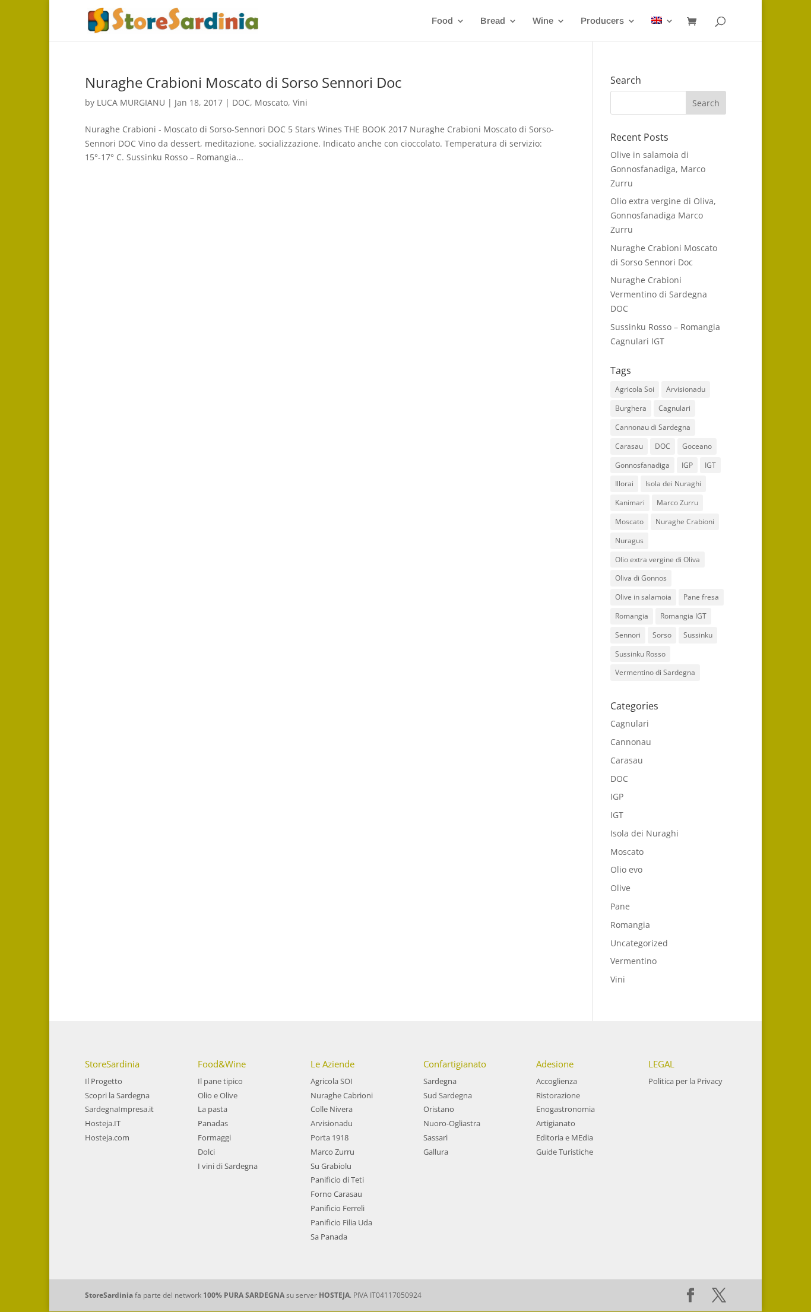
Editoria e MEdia (564, 1137)
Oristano (438, 1109)
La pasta (212, 1109)
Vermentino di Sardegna (655, 672)
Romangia (631, 616)
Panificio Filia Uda (341, 1222)
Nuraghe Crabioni (684, 521)
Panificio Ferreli (338, 1208)
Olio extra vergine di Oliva (657, 559)
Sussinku (697, 635)
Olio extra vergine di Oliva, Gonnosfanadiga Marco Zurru (663, 215)
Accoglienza (556, 1081)
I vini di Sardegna (228, 1166)
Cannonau (630, 741)
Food (442, 21)
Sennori (628, 635)
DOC (241, 102)
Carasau (629, 446)
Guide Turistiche (564, 1151)
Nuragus (629, 540)
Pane (620, 906)
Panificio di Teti (337, 1179)
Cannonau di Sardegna (652, 427)
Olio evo (626, 869)
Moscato (271, 102)
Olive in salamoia (643, 597)
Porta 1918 (330, 1137)
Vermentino (633, 960)
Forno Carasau (336, 1194)
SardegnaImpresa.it (119, 1109)
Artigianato (555, 1123)
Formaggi (214, 1137)
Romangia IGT (683, 616)
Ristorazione (558, 1095)
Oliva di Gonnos (641, 578)
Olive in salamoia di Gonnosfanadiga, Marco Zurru (657, 169)
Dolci (206, 1151)
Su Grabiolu (331, 1166)
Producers (602, 21)
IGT (710, 465)
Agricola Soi (634, 389)
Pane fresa (701, 597)
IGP (687, 465)
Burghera (631, 408)
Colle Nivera (332, 1109)
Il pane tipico (220, 1081)
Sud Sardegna (447, 1095)
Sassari (435, 1137)
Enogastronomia (565, 1109)
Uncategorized (639, 943)
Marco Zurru (677, 502)
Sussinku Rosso (640, 654)
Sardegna (440, 1081)
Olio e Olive (217, 1095)
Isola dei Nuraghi (673, 483)
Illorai (624, 483)
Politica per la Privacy (685, 1081)
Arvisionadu (685, 389)
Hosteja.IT (103, 1123)
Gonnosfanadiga (642, 465)
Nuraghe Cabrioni (342, 1095)
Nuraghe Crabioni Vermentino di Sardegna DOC (658, 294)
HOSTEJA (334, 1295)
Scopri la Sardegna (117, 1095)
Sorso (661, 635)
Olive (620, 887)
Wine (543, 21)
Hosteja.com (107, 1137)
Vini (300, 102)
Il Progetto (103, 1081)
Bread (492, 21)
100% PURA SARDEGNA (243, 1295)
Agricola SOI (332, 1081)
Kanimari (630, 502)
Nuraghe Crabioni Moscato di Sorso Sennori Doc (243, 82)
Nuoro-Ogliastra (451, 1123)
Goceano (697, 446)
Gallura (435, 1151)
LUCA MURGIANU (131, 102)
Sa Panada (329, 1236)
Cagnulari (674, 408)
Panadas (213, 1123)
